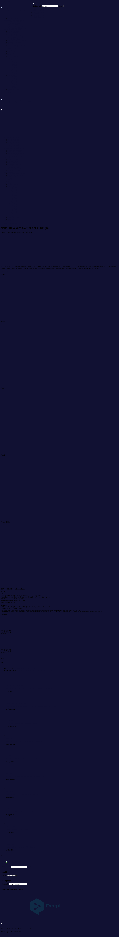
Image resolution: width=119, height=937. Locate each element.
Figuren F (14, 67)
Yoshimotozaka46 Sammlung (17, 28)
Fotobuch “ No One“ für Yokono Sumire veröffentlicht (22, 794)
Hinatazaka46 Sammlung (15, 23)
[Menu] (33, 3)
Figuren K (14, 73)
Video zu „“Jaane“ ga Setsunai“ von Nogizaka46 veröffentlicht (25, 776)
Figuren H (14, 70)
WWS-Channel (5, 271)
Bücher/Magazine (9, 50)
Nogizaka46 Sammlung (15, 21)
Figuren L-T (11, 75)
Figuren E (14, 65)
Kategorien (5, 884)
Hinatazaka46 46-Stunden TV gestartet (18, 829)
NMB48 (8, 756)
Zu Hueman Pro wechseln (29, 932)
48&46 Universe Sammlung (12, 29)
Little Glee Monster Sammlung (17, 45)
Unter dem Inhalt (6, 1)
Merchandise (8, 54)
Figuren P (14, 83)
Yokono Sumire (10, 791)
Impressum (7, 92)
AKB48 (8, 809)
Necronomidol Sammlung (15, 47)
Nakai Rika (7, 223)
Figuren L (14, 76)
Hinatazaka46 (10, 685)
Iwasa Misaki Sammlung (15, 37)
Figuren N (14, 80)
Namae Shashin (13, 56)
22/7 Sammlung (12, 34)
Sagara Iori (9, 721)
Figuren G (14, 69)
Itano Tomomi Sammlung (15, 36)
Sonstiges (11, 91)
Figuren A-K (11, 58)
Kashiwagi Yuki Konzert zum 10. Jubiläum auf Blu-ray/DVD (24, 741)
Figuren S (14, 86)
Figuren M (14, 78)
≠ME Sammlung (13, 32)
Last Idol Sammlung (14, 39)
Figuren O (14, 81)
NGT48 (14, 223)
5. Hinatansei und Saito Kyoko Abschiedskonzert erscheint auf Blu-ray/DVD (29, 688)
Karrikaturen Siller (13, 89)
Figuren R (14, 84)
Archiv (4, 875)
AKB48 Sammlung (38, 11)
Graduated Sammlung (14, 42)
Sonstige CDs (8, 43)
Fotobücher (11, 51)
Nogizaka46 (9, 773)
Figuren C (14, 62)
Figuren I (14, 72)
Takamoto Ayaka (21, 703)
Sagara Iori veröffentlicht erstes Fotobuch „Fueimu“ (21, 723)
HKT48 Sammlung (38, 15)
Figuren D (14, 64)
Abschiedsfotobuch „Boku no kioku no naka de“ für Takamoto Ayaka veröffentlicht (31, 706)
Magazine (11, 53)
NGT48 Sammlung (39, 17)
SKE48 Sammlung (38, 12)
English (14, 862)
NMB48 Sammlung (39, 14)
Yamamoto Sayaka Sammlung (17, 40)
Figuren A (14, 59)
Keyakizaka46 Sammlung (16, 26)
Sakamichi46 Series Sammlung (14, 20)
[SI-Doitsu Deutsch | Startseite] (17, 9)
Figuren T (14, 87)
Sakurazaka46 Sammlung (16, 25)
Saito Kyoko (19, 685)
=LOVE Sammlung (13, 31)
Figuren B (14, 61)
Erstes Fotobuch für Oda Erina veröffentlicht (19, 812)
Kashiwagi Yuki (11, 738)
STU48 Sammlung (13, 18)
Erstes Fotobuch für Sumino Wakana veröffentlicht (21, 759)
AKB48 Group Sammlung (41, 9)
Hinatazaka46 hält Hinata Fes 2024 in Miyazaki (20, 847)
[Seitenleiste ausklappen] (1, 660)
